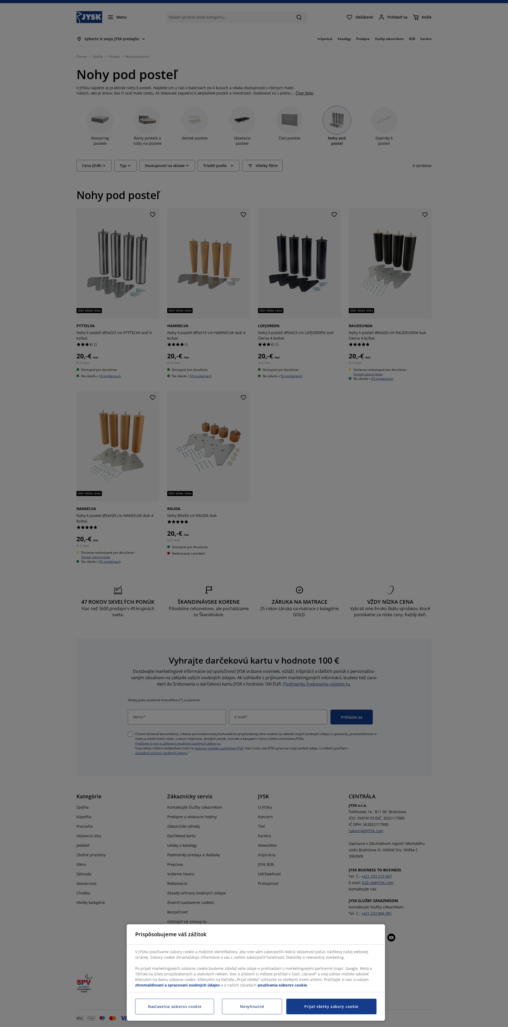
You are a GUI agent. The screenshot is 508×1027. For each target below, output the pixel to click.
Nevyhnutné (252, 1006)
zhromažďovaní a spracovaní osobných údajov (177, 985)
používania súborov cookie (282, 985)
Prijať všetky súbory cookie (331, 1006)
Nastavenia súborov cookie (175, 1006)
